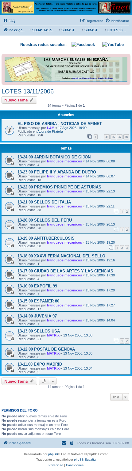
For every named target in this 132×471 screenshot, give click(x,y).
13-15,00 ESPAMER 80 (38, 301)
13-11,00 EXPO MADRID (39, 364)
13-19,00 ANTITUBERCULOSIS (46, 238)
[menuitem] (9, 21)
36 (113, 137)
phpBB (53, 454)
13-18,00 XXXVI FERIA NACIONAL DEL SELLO (61, 256)
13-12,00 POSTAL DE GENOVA (46, 349)
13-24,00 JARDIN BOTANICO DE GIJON (54, 157)
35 (106, 137)
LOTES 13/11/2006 (28, 91)
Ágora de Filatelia (50, 131)
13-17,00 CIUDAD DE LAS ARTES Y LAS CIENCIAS (65, 271)
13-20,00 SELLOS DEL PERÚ (44, 220)
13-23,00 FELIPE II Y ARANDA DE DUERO (56, 172)
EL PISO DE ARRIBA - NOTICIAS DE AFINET (59, 123)
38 (126, 137)
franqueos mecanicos (64, 161)
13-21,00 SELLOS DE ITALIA (44, 202)
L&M (50, 128)
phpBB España (85, 459)
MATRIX (53, 335)
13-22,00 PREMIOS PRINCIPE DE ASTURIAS (59, 187)
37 (119, 137)
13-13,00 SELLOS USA (38, 331)
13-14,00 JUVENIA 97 (37, 316)
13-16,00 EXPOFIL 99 (37, 286)
